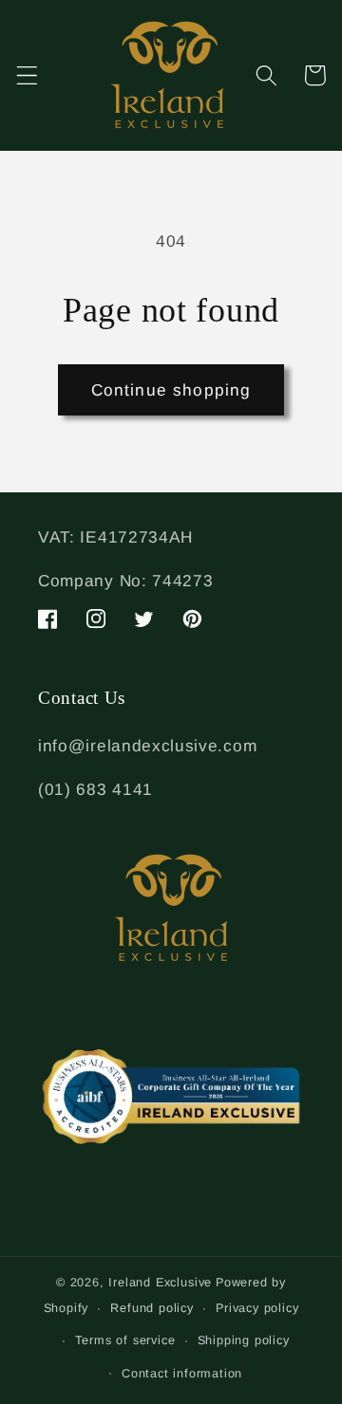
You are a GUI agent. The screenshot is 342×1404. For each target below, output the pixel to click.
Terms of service (125, 1340)
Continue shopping (171, 389)
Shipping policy (244, 1340)
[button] (27, 75)
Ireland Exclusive (160, 1282)
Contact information (182, 1373)
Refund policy (151, 1308)
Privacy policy (257, 1308)
